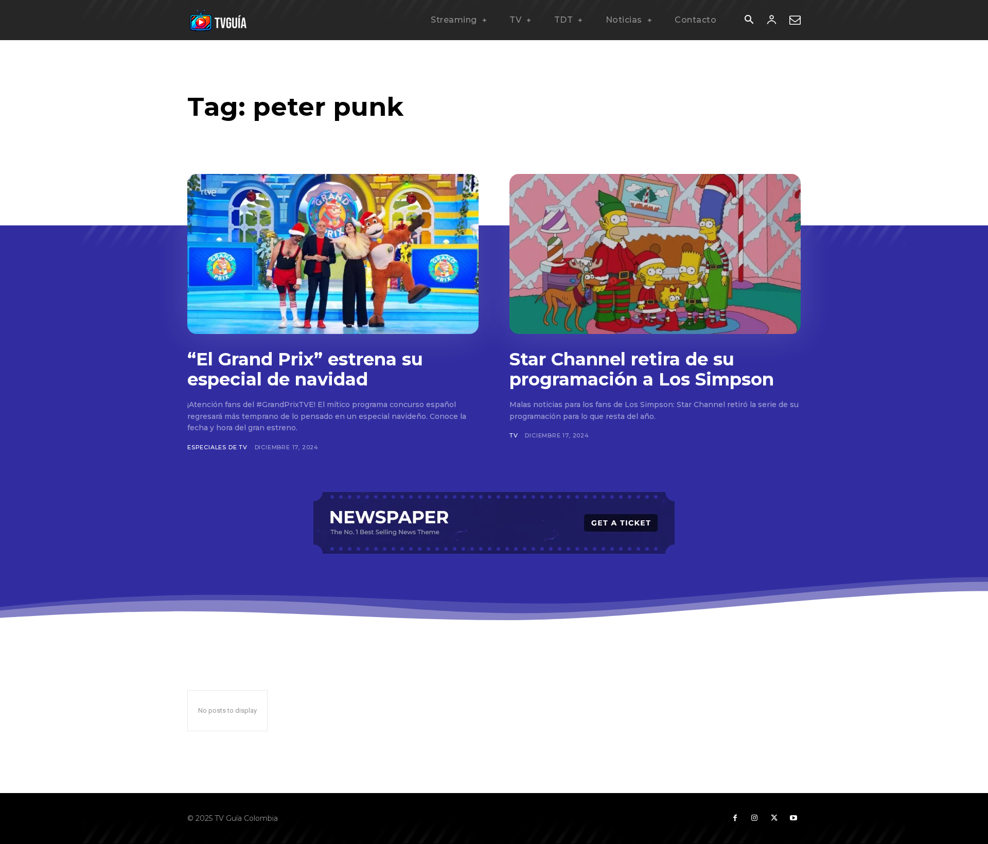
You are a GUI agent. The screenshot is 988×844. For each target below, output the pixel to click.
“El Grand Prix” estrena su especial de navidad (305, 369)
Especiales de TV (217, 447)
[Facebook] (735, 818)
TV (513, 435)
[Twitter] (774, 818)
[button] (749, 20)
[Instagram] (754, 818)
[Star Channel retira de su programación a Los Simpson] (655, 254)
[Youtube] (793, 818)
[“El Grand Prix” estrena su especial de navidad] (333, 254)
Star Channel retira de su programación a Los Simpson (641, 369)
